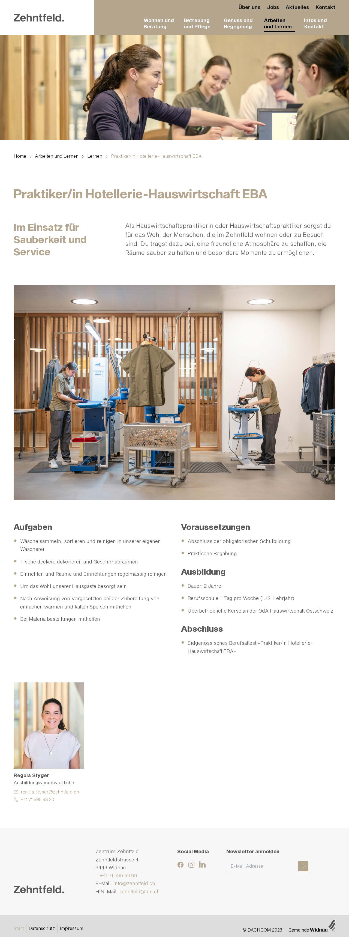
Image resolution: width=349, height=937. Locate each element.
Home (20, 156)
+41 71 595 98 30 (37, 799)
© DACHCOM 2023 (262, 930)
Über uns (249, 7)
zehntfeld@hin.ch (140, 891)
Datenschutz (42, 928)
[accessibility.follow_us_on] (181, 864)
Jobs (273, 7)
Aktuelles (297, 7)
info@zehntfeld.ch (134, 883)
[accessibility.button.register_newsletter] (303, 866)
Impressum (71, 928)
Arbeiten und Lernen (57, 156)
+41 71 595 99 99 (118, 875)
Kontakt (325, 7)
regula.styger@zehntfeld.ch (50, 791)
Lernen (94, 156)
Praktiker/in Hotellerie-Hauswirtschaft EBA (156, 156)
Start (19, 928)
